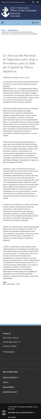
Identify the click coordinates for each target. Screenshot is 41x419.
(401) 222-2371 (9, 352)
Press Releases (13, 30)
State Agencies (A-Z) (9, 392)
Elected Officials (8, 387)
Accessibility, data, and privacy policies (20, 412)
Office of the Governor (10, 377)
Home (3, 30)
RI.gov (5, 382)
